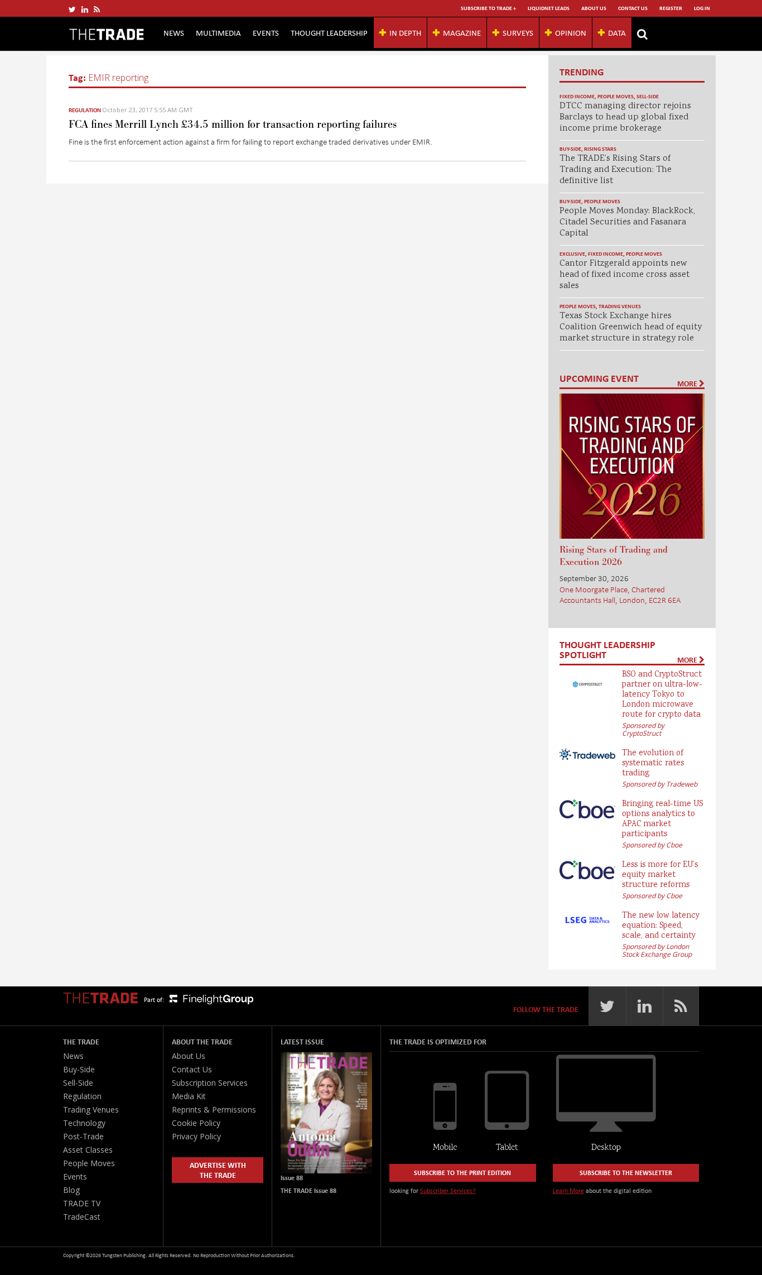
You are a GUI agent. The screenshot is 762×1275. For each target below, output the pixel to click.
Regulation (85, 110)
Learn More (568, 1190)
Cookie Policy (196, 1123)
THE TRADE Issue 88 (308, 1190)
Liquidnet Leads (549, 8)
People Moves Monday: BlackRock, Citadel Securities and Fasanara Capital (627, 222)
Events (266, 32)
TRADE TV (81, 1203)
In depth (405, 32)
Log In (702, 8)
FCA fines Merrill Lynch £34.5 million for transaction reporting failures (233, 124)
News (173, 32)
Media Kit (189, 1096)
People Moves (615, 96)
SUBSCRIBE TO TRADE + (488, 8)
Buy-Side (570, 148)
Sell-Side (647, 96)
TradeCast (81, 1216)
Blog (71, 1190)
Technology (84, 1123)
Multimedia (218, 32)
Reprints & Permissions (214, 1109)
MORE (688, 383)
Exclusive (572, 253)
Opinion (570, 32)
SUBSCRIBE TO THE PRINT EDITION (462, 1172)
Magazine (462, 32)
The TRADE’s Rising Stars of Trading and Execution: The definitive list (616, 170)
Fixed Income (577, 96)
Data (617, 32)
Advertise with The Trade (218, 1169)
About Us (593, 8)
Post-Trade (83, 1136)
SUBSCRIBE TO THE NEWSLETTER (626, 1172)
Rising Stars (600, 148)
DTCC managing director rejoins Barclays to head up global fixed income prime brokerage (625, 117)
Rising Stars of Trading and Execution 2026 (614, 556)
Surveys (518, 32)
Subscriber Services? (448, 1190)
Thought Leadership (329, 32)
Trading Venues (620, 306)
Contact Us (633, 8)
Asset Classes (88, 1149)
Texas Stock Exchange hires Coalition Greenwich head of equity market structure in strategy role (631, 327)
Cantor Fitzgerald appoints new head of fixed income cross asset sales (624, 275)
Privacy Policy (196, 1136)
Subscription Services (210, 1082)
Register (670, 8)
